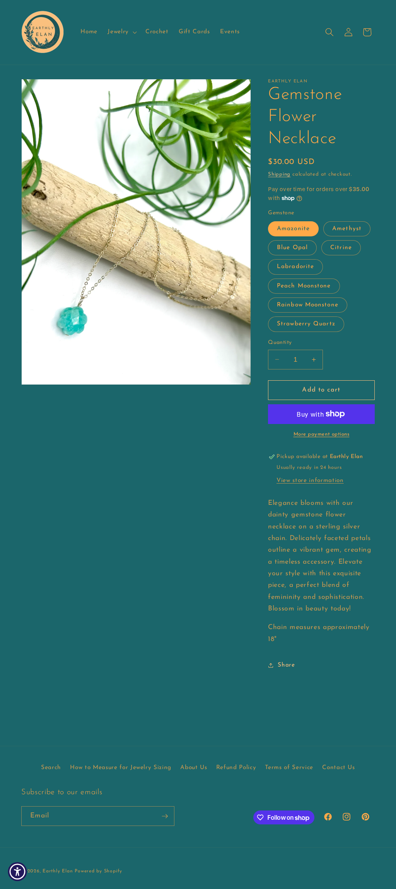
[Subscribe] (164, 816)
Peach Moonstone (304, 286)
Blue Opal (292, 247)
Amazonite (293, 229)
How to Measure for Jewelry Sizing (120, 767)
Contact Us (338, 767)
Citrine (341, 247)
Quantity (280, 342)
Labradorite (295, 266)
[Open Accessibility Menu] (17, 871)
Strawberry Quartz (306, 324)
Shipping (279, 174)
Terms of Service (289, 767)
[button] (121, 32)
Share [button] (286, 665)
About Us (193, 767)
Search (51, 767)
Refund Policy (236, 767)
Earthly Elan (58, 871)
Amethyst (347, 229)
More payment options (322, 434)
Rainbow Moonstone (307, 305)
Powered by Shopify (98, 871)
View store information (310, 480)
